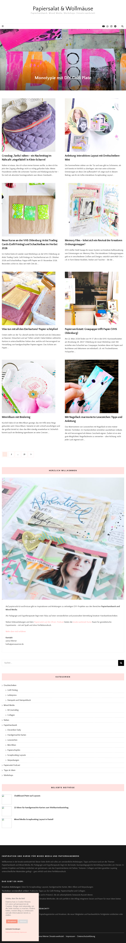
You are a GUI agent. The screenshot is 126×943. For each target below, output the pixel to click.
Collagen (11, 715)
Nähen (6, 720)
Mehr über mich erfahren (16, 631)
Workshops (8, 775)
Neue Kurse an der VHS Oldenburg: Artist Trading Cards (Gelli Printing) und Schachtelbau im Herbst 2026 (29, 244)
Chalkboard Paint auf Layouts (27, 796)
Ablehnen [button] (23, 921)
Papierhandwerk (10, 725)
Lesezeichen (12, 740)
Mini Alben (11, 745)
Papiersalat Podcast (12, 765)
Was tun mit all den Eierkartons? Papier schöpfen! (30, 329)
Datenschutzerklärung (86, 936)
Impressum (70, 936)
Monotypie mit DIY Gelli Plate (63, 77)
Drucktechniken (10, 685)
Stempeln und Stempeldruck (19, 700)
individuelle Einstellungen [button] (13, 929)
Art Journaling (13, 710)
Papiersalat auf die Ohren (45, 622)
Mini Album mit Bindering (16, 417)
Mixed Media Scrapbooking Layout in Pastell (33, 819)
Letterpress (12, 695)
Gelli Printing (12, 690)
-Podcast (60, 622)
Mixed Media (9, 705)
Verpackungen (13, 760)
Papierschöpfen (13, 750)
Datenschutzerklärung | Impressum (16, 932)
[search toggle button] (122, 26)
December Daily (14, 730)
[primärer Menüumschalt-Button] (3, 26)
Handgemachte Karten (16, 735)
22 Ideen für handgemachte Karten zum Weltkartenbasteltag (41, 807)
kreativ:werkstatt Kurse (82, 622)
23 (25, 454)
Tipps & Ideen (9, 770)
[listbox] (63, 59)
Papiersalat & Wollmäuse (63, 9)
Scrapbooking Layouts (16, 755)
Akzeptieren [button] (12, 921)
